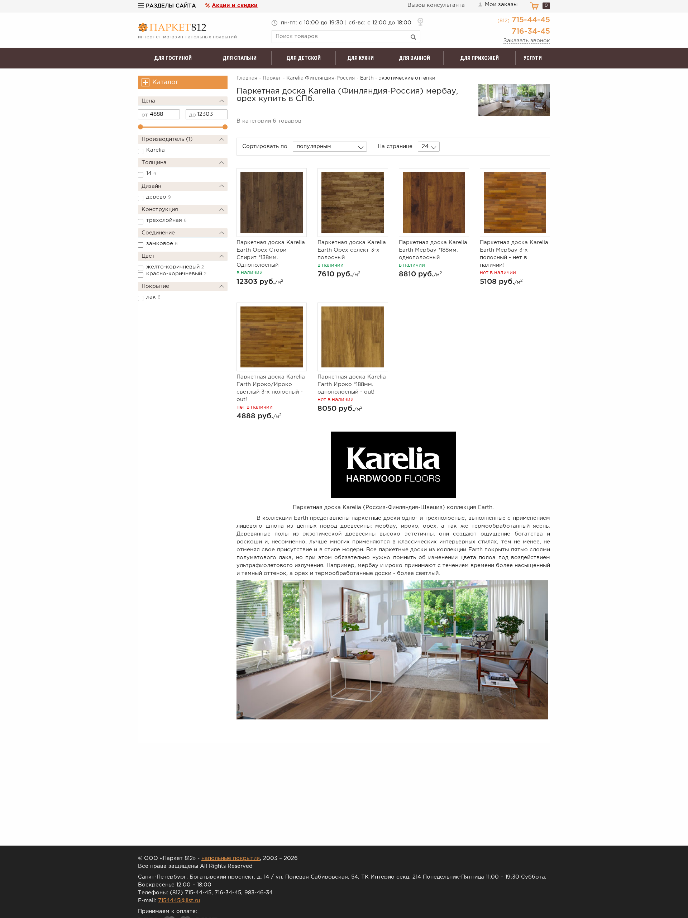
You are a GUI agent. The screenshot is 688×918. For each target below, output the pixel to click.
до (192, 115)
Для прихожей (479, 58)
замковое (162, 243)
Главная (246, 78)
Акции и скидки (235, 5)
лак (153, 297)
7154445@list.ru (179, 900)
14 (151, 173)
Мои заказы (501, 4)
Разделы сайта (171, 6)
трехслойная (166, 220)
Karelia (155, 150)
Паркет (272, 78)
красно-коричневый (176, 273)
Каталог (165, 82)
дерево (158, 197)
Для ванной (414, 58)
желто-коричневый (175, 267)
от (145, 115)
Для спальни (240, 58)
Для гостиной (173, 58)
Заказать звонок (526, 40)
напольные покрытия (230, 858)
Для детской (303, 58)
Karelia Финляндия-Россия (320, 78)
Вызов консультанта (436, 5)
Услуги (533, 58)
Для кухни (360, 58)
